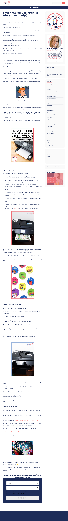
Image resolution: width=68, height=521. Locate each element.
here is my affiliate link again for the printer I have (26, 420)
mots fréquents (50, 135)
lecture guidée (50, 126)
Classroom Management (52, 94)
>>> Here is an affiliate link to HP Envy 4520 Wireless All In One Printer (19, 333)
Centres (49, 89)
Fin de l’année (50, 105)
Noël (48, 138)
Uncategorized (50, 145)
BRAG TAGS (16, 208)
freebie (49, 107)
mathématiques (50, 133)
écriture (49, 101)
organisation (50, 140)
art (48, 87)
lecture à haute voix (51, 124)
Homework (49, 117)
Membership (36, 7)
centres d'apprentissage (52, 91)
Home (30, 7)
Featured (49, 103)
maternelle (50, 131)
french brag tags (50, 110)
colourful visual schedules (18, 250)
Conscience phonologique (52, 98)
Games (49, 112)
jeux (48, 119)
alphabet (49, 84)
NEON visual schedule (20, 259)
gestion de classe (51, 114)
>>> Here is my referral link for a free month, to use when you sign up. (19, 431)
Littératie (49, 128)
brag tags (7, 250)
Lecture (49, 121)
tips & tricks (50, 142)
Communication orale (51, 96)
